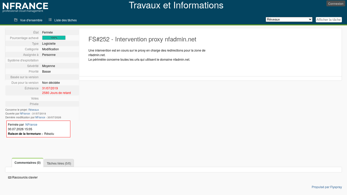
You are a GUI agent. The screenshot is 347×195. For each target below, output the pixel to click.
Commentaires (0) (27, 162)
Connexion (335, 3)
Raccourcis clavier (24, 177)
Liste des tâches (65, 20)
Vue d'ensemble (31, 20)
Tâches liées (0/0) (59, 163)
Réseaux (33, 109)
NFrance (25, 113)
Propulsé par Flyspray (327, 187)
